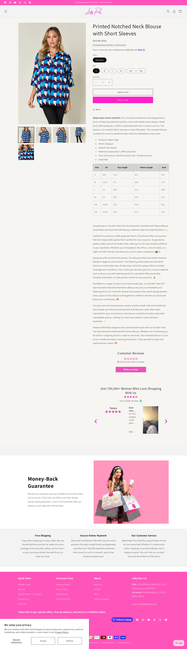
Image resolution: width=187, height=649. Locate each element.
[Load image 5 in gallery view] (26, 152)
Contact (97, 589)
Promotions (23, 599)
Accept (43, 640)
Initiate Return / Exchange (29, 594)
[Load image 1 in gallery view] (26, 135)
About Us (98, 584)
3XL (141, 71)
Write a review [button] (131, 369)
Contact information (108, 643)
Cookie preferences (125, 643)
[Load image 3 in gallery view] (61, 135)
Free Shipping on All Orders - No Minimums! (109, 45)
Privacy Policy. (62, 632)
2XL (131, 71)
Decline (69, 640)
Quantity (96, 77)
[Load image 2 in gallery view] (43, 135)
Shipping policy (92, 643)
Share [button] (98, 109)
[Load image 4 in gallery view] (78, 135)
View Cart (22, 604)
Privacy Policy (62, 594)
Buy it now (123, 100)
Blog (96, 594)
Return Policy (62, 589)
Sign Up (21, 589)
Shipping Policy (63, 584)
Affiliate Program (101, 599)
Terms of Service (63, 599)
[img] (130, 397)
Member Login (24, 584)
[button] (6, 11)
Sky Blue (100, 60)
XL (121, 71)
